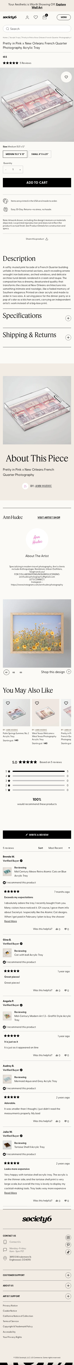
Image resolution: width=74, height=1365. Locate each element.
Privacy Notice (10, 1305)
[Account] (27, 17)
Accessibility (9, 1331)
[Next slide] (68, 500)
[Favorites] (35, 17)
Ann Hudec (43, 486)
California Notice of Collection (18, 1315)
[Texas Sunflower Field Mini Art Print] (37, 633)
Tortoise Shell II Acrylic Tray (29, 1147)
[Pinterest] (68, 1245)
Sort (40, 848)
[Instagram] (68, 1238)
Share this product (35, 238)
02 (14, 672)
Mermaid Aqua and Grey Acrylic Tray (35, 1081)
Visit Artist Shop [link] (49, 517)
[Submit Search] (7, 28)
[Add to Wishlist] (8, 703)
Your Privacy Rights (12, 1336)
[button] (17, 63)
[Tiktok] (68, 1252)
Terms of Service (11, 1321)
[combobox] (37, 28)
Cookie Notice (10, 1310)
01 (6, 672)
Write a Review (44, 836)
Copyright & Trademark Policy (18, 1326)
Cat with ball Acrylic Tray (28, 954)
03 (21, 672)
